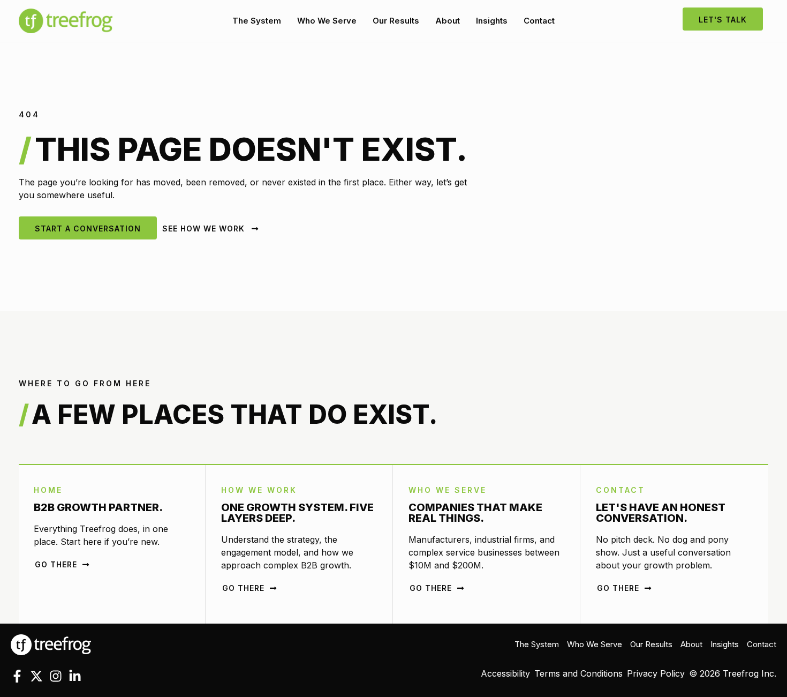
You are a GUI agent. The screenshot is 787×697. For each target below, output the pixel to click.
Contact (539, 21)
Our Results (396, 21)
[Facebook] (17, 676)
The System (256, 21)
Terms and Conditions (578, 673)
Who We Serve (327, 21)
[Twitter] (36, 676)
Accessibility (505, 673)
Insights (492, 21)
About (447, 21)
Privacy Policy (656, 673)
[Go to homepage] (51, 644)
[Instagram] (55, 676)
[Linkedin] (75, 676)
